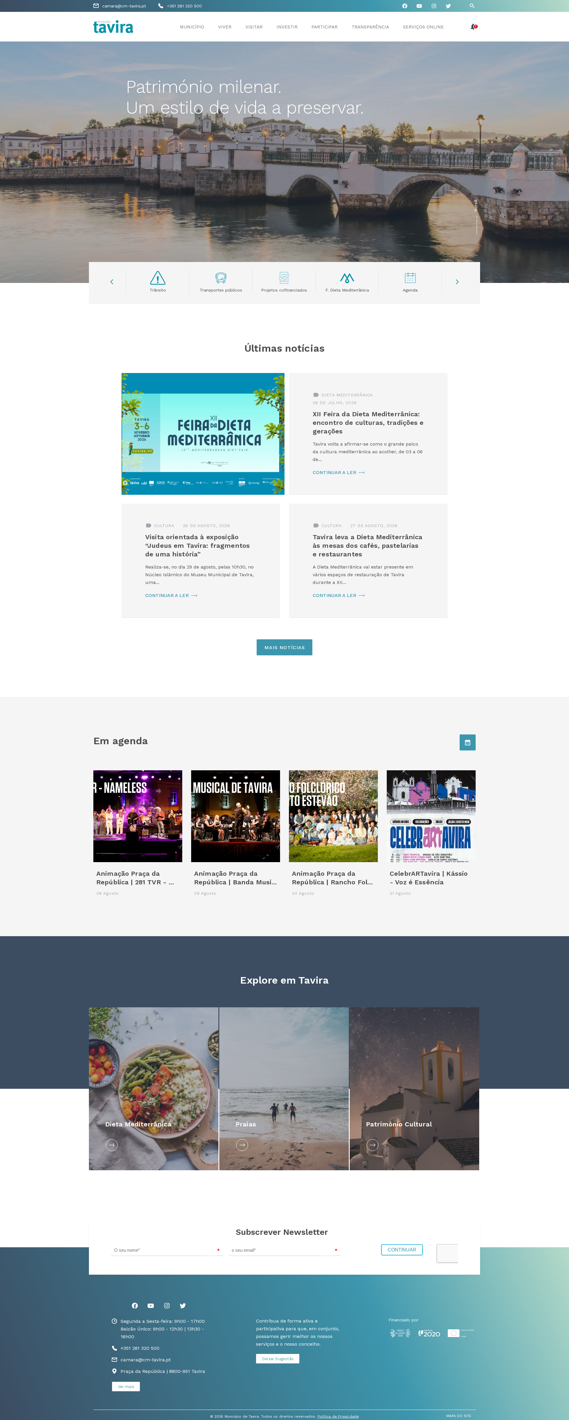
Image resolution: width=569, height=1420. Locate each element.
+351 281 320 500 (184, 6)
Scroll (475, 206)
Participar (324, 27)
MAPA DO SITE (458, 1416)
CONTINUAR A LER (334, 472)
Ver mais (126, 1386)
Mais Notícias (284, 647)
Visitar (254, 27)
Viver (224, 27)
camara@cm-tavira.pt (124, 6)
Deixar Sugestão (278, 1359)
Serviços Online (423, 27)
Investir (287, 27)
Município (192, 27)
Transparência (370, 27)
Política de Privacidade (338, 1416)
